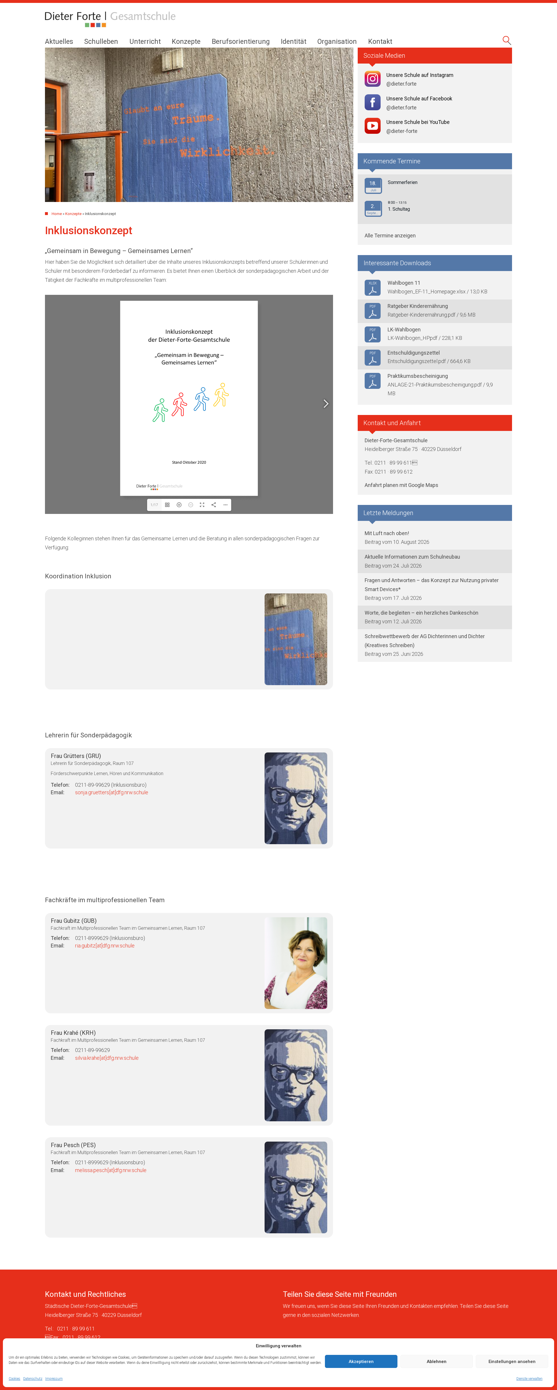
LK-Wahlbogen (404, 329)
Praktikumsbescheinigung (418, 376)
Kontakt (380, 41)
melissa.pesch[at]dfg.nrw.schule (111, 1170)
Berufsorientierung (241, 41)
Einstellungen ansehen (512, 1361)
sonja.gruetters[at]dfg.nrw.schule (111, 792)
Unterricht (145, 41)
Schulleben (101, 41)
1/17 (154, 505)
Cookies (14, 1379)
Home (57, 214)
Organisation (337, 41)
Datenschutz (32, 1379)
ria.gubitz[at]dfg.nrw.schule (105, 946)
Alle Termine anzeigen (390, 235)
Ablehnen (436, 1361)
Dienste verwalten (529, 1379)
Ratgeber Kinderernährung (418, 306)
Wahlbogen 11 (404, 283)
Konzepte (186, 41)
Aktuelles (59, 41)
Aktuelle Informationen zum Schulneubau (412, 557)
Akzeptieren (361, 1361)
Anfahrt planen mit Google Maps (401, 485)
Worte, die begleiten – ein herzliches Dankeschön (421, 613)
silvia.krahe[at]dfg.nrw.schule (107, 1058)
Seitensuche (507, 42)
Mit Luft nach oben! (387, 533)
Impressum (54, 1379)
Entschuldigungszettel (414, 353)
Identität (293, 41)
